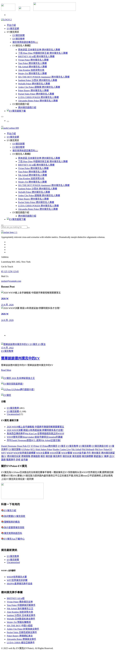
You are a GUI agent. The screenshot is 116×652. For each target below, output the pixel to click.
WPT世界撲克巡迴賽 (17, 580)
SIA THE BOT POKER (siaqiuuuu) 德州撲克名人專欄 (43, 77)
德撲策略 (25, 456)
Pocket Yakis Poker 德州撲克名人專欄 (36, 94)
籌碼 (3, 459)
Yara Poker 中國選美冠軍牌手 (21, 605)
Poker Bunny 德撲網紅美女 (20, 636)
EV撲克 (61, 446)
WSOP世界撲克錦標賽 (24, 453)
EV (28, 446)
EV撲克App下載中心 (14, 539)
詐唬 (18, 459)
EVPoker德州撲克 (48, 446)
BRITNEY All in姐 (15, 598)
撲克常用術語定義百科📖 (25, 42)
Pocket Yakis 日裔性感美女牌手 (22, 632)
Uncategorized (13, 414)
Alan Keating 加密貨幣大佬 (31, 70)
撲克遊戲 (76, 456)
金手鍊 (24, 459)
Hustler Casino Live (62, 449)
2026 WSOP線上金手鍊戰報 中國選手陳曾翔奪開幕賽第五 (35, 427)
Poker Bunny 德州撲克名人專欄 (33, 90)
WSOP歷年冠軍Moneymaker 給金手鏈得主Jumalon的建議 (35, 437)
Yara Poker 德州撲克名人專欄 (32, 63)
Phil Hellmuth (88, 449)
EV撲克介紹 (10, 510)
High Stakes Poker (44, 449)
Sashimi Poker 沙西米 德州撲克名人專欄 (37, 80)
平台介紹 (11, 25)
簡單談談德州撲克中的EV (20, 358)
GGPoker (25, 449)
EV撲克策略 (14, 449)
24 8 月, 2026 (7, 320)
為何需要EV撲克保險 (14, 516)
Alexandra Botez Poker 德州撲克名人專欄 (38, 100)
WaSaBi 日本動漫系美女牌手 (21, 619)
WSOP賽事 (66, 453)
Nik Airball (76, 449)
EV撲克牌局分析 (100, 446)
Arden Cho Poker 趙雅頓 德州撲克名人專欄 (39, 87)
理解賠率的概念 (12, 522)
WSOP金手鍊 (79, 453)
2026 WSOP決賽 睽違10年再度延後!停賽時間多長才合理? (35, 430)
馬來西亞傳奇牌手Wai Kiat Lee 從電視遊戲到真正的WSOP (35, 433)
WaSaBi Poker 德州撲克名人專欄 (34, 83)
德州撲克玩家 (14, 456)
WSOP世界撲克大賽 (17, 577)
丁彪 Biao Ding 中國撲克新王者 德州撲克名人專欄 (43, 53)
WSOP (10, 453)
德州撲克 (96, 453)
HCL (32, 449)
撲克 (42, 456)
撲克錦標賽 (87, 456)
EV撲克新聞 (18, 35)
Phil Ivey (99, 449)
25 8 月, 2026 (7, 305)
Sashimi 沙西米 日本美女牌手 (21, 615)
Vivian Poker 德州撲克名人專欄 (33, 60)
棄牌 (106, 456)
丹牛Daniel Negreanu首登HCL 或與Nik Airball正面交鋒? (34, 440)
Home (9, 335)
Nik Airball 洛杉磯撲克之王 (20, 608)
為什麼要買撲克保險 (14, 527)
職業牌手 (10, 459)
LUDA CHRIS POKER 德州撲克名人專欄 (38, 97)
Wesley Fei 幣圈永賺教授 (19, 622)
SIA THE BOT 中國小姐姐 (20, 625)
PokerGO (108, 449)
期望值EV (99, 456)
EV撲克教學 (18, 39)
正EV (112, 456)
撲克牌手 (57, 456)
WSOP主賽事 (42, 453)
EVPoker (35, 446)
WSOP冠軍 (55, 453)
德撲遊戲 (35, 456)
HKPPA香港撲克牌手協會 (19, 583)
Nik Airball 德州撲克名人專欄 (32, 66)
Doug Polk (22, 446)
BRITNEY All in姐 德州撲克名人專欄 (36, 56)
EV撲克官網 (13, 28)
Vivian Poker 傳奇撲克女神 (20, 602)
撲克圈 (49, 456)
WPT (3, 453)
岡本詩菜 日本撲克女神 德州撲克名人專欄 (39, 49)
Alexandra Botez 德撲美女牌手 (21, 639)
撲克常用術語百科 (13, 533)
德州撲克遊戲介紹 (27, 107)
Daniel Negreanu (8, 446)
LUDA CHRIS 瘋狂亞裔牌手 (21, 642)
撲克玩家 (67, 456)
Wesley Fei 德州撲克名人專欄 (32, 73)
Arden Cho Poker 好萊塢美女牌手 (23, 629)
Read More (6, 370)
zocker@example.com (11, 281)
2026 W (4, 298)
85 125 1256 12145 (10, 271)
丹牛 (88, 453)
